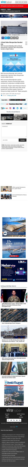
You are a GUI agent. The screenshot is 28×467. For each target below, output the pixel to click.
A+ (26, 42)
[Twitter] (5, 38)
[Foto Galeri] (21, 2)
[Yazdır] (14, 38)
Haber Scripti (12, 426)
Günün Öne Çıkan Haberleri (7, 430)
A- (26, 44)
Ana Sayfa (7, 414)
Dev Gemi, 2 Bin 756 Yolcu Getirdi (8, 461)
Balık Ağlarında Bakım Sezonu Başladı (9, 453)
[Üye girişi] (16, 420)
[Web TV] (19, 2)
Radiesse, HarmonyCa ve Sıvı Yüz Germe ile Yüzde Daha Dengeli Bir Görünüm (12, 459)
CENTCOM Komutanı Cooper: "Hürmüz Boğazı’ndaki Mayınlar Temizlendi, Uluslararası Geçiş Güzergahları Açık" (12, 444)
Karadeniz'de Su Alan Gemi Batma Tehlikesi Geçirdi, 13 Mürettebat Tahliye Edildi (12, 452)
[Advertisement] (14, 169)
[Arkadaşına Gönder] (11, 38)
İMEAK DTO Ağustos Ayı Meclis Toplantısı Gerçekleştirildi (13, 442)
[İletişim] (23, 2)
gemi (12, 95)
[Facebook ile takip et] (8, 420)
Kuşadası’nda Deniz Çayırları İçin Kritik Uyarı (11, 440)
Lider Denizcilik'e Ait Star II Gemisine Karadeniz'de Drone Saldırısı (13, 457)
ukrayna (9, 95)
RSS (21, 415)
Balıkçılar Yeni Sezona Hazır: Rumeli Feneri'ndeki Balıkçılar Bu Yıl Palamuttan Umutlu (13, 446)
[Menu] (16, 2)
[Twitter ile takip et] (11, 420)
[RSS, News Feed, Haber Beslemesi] (14, 420)
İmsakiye (21, 417)
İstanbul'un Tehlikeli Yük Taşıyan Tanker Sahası (11, 438)
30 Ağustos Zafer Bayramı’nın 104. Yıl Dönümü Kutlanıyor (13, 434)
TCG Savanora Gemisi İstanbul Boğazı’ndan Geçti (12, 447)
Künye (7, 415)
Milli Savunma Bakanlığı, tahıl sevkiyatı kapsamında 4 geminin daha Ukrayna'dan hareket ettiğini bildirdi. (12, 47)
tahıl (15, 95)
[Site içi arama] (26, 2)
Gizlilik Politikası (21, 414)
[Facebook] (3, 38)
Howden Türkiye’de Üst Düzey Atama (9, 449)
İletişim (7, 417)
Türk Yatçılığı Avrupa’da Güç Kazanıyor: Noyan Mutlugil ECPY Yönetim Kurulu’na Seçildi (12, 437)
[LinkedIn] (8, 38)
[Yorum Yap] (17, 38)
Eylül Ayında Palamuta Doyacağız (8, 455)
